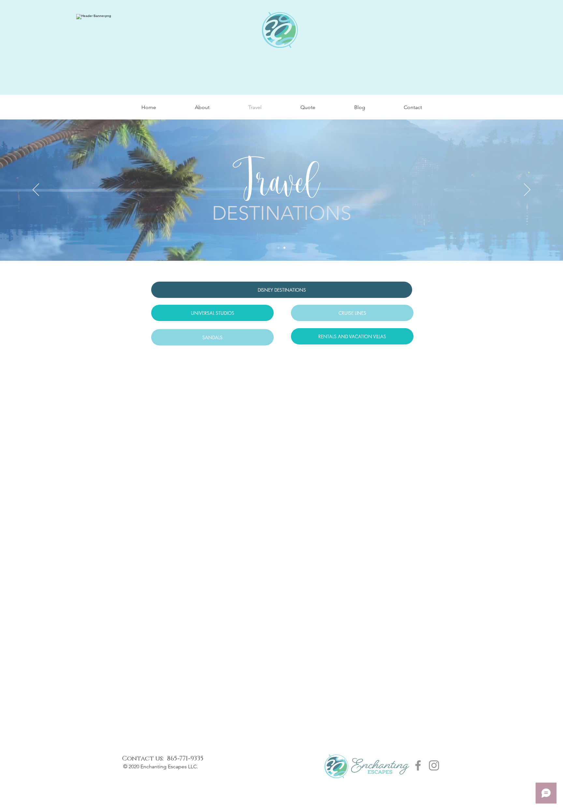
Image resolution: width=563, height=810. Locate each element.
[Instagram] (434, 765)
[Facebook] (418, 765)
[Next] (527, 190)
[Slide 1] (279, 248)
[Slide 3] (284, 248)
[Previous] (36, 190)
